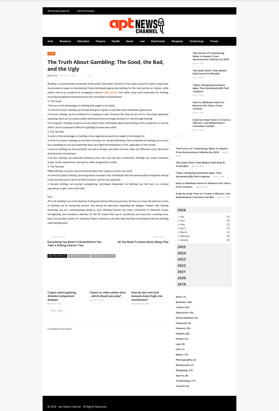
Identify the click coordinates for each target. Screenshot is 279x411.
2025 (181, 246)
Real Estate (158, 41)
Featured (181, 323)
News (179, 354)
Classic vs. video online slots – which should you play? (107, 294)
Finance (100, 41)
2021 (181, 271)
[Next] (183, 137)
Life (178, 349)
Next (60, 311)
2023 (181, 259)
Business (65, 41)
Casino (51, 53)
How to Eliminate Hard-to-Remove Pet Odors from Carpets (209, 105)
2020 (181, 277)
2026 (181, 209)
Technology (196, 41)
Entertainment (185, 317)
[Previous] (178, 137)
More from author (79, 256)
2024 (181, 252)
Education (83, 41)
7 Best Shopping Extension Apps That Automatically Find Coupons (211, 88)
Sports (180, 375)
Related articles (57, 256)
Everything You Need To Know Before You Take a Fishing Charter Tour (74, 243)
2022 (181, 265)
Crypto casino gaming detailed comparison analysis (61, 296)
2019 (181, 284)
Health (116, 41)
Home (129, 41)
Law (142, 41)
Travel (214, 41)
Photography (184, 359)
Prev (53, 311)
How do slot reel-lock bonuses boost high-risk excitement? (146, 296)
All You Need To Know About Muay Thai (143, 242)
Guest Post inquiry (85, 11)
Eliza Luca (52, 75)
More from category (103, 256)
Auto (50, 41)
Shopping (177, 41)
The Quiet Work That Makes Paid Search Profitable (84, 3)
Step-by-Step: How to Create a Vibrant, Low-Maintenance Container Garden (212, 123)
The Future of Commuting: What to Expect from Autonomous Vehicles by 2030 (211, 56)
